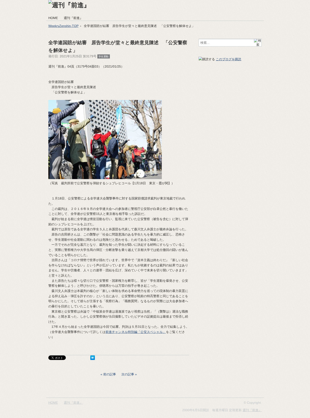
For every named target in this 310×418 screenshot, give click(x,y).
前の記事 (109, 374)
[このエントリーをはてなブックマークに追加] (92, 359)
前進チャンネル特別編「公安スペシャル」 (136, 332)
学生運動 (103, 56)
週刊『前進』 (73, 18)
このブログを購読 (228, 59)
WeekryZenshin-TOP (63, 26)
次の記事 (127, 374)
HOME (53, 18)
